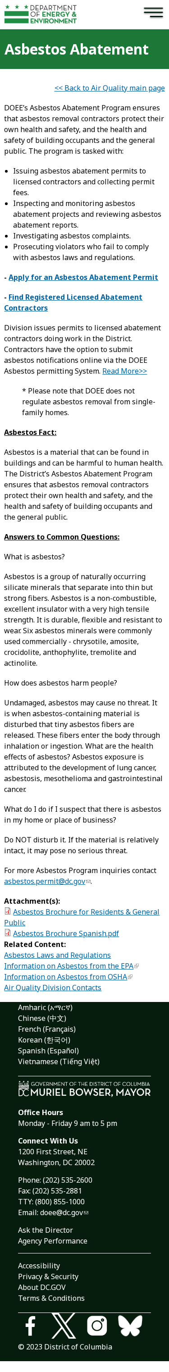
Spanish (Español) (48, 1051)
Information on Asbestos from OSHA (65, 977)
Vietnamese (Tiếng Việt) (59, 1061)
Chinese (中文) (42, 1018)
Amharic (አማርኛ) (45, 1007)
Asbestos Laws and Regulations (57, 955)
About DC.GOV (42, 1287)
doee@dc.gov (61, 1212)
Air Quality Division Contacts (52, 987)
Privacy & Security (48, 1276)
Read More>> (124, 371)
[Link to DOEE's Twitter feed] (68, 1327)
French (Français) (47, 1029)
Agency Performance (52, 1241)
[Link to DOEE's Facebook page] (34, 1327)
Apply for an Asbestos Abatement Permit (83, 277)
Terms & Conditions (51, 1298)
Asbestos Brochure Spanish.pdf (66, 933)
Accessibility (39, 1266)
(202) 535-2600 (67, 1180)
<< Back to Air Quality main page (110, 88)
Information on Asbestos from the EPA (68, 966)
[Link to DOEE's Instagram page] (101, 1327)
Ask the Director (45, 1230)
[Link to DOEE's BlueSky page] (134, 1327)
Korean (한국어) (44, 1040)
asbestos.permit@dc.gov (44, 881)
